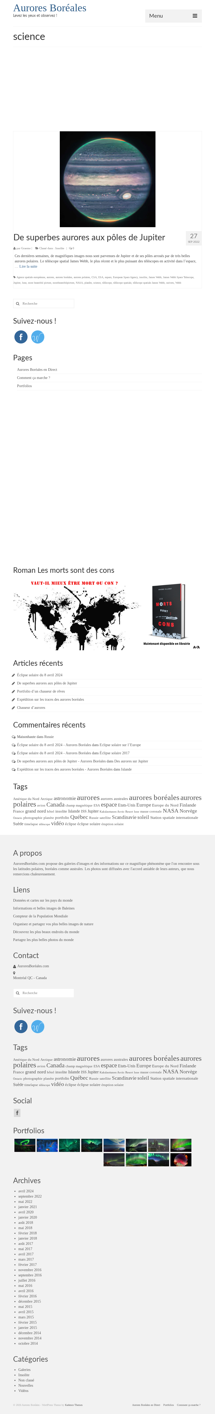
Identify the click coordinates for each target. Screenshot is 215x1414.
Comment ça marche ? (33, 378)
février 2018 (27, 1233)
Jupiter (16, 282)
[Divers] (158, 1159)
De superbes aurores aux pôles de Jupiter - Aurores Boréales (61, 761)
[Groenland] (91, 1145)
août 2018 (25, 1223)
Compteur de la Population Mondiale (40, 916)
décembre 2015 (29, 1301)
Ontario (17, 818)
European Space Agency (125, 277)
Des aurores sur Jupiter (131, 761)
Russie (49, 737)
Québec (79, 817)
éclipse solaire (88, 824)
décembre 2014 (29, 1333)
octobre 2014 (28, 1343)
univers (170, 282)
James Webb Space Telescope (178, 277)
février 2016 (27, 1296)
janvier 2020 (27, 1217)
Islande (126, 769)
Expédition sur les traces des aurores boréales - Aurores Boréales (64, 769)
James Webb (155, 277)
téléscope (107, 282)
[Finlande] (46, 1145)
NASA (79, 282)
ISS (84, 811)
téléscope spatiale (122, 282)
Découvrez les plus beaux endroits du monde (46, 932)
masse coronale (151, 811)
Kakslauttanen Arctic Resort (116, 811)
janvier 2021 (27, 1207)
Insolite (59, 248)
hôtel (50, 811)
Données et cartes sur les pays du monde (43, 900)
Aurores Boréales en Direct (37, 370)
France (18, 811)
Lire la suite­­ (28, 266)
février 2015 (27, 1322)
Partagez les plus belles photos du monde (43, 940)
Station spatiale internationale (174, 817)
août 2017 (25, 1244)
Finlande (188, 805)
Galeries (24, 1370)
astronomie (65, 798)
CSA (94, 277)
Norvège (188, 811)
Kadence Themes (74, 1404)
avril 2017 (26, 1254)
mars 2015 (26, 1317)
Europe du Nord (165, 805)
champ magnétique (79, 805)
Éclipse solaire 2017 (115, 753)
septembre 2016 (30, 1275)
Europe (143, 805)
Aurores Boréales (50, 8)
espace (108, 277)
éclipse (70, 824)
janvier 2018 (27, 1238)
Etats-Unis (126, 805)
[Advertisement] (107, 91)
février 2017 (27, 1265)
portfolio (62, 817)
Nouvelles (25, 1385)
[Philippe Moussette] (180, 1159)
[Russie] (24, 1145)
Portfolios (24, 386)
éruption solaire (112, 824)
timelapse (31, 824)
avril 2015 (26, 1312)
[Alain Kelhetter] (113, 1145)
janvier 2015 (27, 1328)
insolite (143, 277)
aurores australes (114, 799)
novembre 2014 (29, 1338)
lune (24, 282)
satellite (105, 818)
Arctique (46, 799)
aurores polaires (82, 277)
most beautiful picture (39, 282)
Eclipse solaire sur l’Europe (120, 745)
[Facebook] (21, 337)
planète (88, 282)
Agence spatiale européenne (31, 277)
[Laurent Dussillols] (158, 1145)
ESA (100, 277)
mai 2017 (25, 1249)
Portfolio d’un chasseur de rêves (41, 691)
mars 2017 (26, 1259)
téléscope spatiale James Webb (149, 282)
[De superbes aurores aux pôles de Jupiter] (107, 179)
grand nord (35, 811)
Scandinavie (124, 817)
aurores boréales (64, 277)
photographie (32, 818)
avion (41, 805)
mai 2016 (25, 1286)
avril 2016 (26, 1291)
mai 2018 (25, 1228)
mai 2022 (25, 1202)
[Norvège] (69, 1145)
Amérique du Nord (26, 799)
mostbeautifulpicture (63, 282)
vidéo (57, 823)
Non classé (26, 1380)
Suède (18, 823)
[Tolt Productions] (136, 1145)
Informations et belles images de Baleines (43, 908)
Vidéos (23, 1391)
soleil (143, 817)
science (97, 282)
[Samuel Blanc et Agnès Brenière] (113, 1159)
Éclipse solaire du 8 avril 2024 (39, 675)
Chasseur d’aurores (31, 708)
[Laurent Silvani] (136, 1159)
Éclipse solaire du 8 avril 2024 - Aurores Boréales (54, 745)
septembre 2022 (30, 1196)
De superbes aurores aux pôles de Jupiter (47, 683)
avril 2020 (26, 1212)
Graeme (26, 248)
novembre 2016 (29, 1270)
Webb (178, 282)
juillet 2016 (26, 1280)
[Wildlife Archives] (38, 337)
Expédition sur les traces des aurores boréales (50, 699)
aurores (50, 277)
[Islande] (180, 1145)
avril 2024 (26, 1191)
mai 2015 (25, 1307)
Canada (55, 804)
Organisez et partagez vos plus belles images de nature (53, 924)
